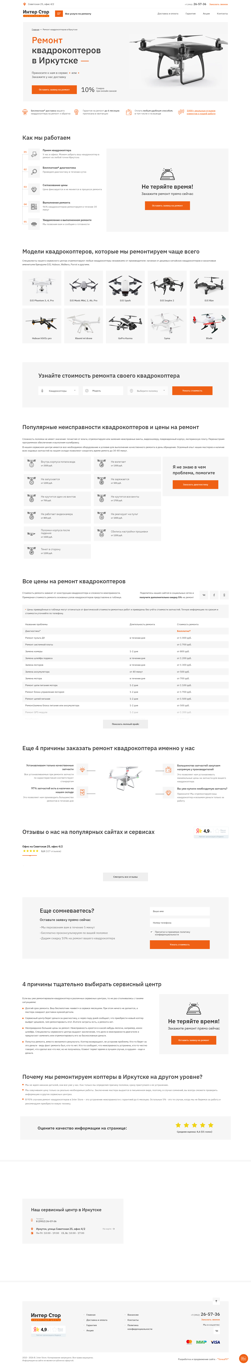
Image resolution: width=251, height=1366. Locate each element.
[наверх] (216, 1301)
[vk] (204, 595)
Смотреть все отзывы (125, 876)
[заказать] (86, 464)
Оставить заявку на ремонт (167, 205)
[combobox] (58, 390)
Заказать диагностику (195, 484)
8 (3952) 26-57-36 (46, 1221)
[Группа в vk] (217, 1330)
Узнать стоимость (192, 390)
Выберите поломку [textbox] (147, 390)
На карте (107, 1228)
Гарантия (191, 13)
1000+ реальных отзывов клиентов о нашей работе (201, 112)
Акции (206, 13)
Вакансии (133, 1314)
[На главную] (36, 13)
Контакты (222, 13)
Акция (90, 1330)
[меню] (74, 13)
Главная (90, 1314)
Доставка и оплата (168, 13)
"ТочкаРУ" (223, 1359)
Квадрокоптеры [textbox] (57, 390)
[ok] (224, 595)
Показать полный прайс (125, 724)
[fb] (214, 595)
